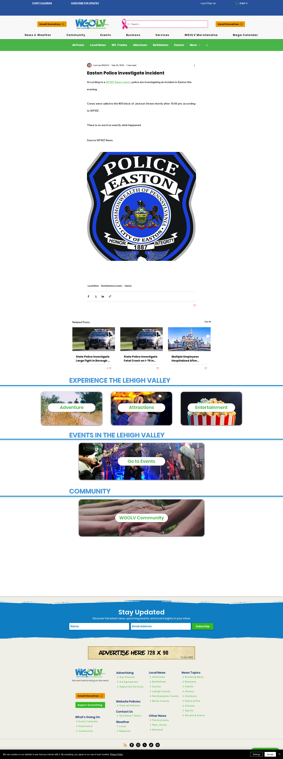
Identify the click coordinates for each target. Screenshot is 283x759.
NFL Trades (119, 45)
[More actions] (194, 65)
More (193, 45)
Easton (179, 45)
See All (207, 321)
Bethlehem (160, 45)
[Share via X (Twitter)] (95, 296)
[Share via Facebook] (88, 296)
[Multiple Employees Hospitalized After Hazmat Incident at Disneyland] (189, 339)
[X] (145, 745)
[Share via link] (110, 296)
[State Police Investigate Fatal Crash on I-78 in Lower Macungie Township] (141, 339)
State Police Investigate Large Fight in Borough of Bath (93, 359)
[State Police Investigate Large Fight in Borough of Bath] (93, 339)
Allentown (140, 45)
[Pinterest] (158, 745)
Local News (98, 45)
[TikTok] (151, 745)
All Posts (78, 45)
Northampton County (111, 285)
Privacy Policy (116, 754)
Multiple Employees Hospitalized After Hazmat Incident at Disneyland (185, 359)
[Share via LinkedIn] (102, 296)
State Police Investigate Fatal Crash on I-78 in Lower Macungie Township (140, 359)
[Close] (279, 754)
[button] (85, 3)
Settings (256, 754)
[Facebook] (132, 745)
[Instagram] (138, 745)
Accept (270, 754)
